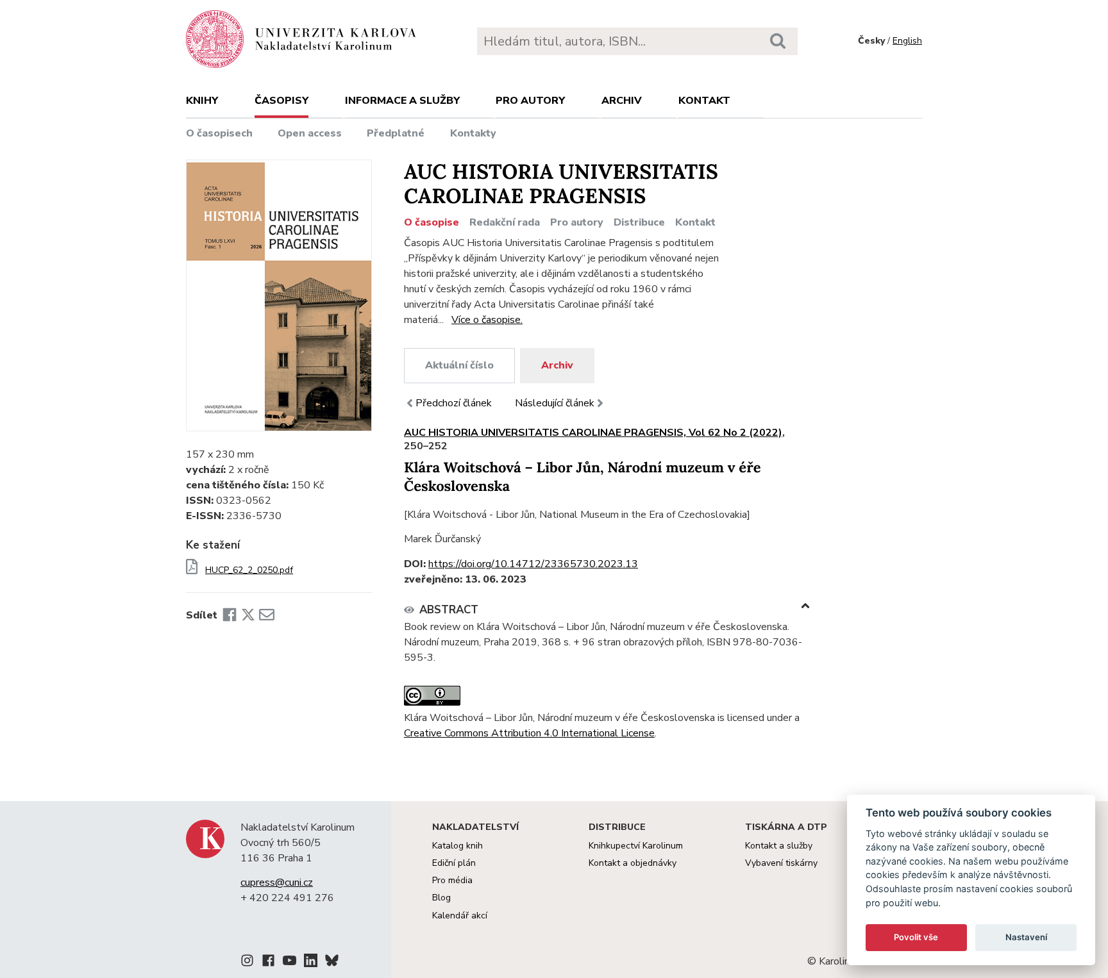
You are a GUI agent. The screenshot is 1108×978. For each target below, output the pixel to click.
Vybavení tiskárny (781, 863)
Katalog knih (457, 846)
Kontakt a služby (778, 846)
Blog (441, 897)
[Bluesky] (332, 963)
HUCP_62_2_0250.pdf (249, 570)
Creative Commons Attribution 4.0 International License (529, 733)
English (907, 41)
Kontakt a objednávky (632, 863)
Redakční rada (504, 222)
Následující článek (554, 403)
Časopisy (281, 101)
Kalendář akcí (459, 915)
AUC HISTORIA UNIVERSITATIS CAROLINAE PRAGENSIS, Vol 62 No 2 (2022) (593, 433)
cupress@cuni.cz (276, 882)
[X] (248, 615)
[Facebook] (229, 615)
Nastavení (1026, 937)
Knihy (202, 101)
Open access (310, 133)
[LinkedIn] (310, 963)
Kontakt (704, 101)
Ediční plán (454, 863)
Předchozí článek (454, 403)
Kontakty (473, 133)
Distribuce (639, 222)
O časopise (431, 222)
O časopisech (219, 133)
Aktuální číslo (459, 365)
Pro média (452, 880)
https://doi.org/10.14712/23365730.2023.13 (533, 564)
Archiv (621, 101)
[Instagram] (247, 963)
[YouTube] (289, 963)
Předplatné (395, 133)
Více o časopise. (487, 320)
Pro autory (530, 101)
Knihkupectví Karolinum (636, 846)
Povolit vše (916, 937)
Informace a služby (402, 101)
